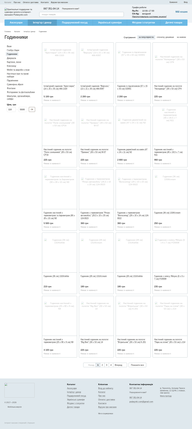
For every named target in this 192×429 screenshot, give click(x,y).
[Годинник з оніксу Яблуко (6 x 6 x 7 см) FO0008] (170, 253)
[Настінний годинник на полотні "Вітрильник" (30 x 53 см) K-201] (133, 317)
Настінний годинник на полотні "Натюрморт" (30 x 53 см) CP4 (168, 87)
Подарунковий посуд (74, 22)
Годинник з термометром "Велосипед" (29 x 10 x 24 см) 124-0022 (133, 215)
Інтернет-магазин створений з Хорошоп (19, 423)
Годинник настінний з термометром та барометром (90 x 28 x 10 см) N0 (59, 215)
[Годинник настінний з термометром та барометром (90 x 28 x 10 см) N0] (59, 190)
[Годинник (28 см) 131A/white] (133, 253)
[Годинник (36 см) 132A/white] (59, 253)
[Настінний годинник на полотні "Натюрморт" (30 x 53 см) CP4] (170, 63)
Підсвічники (12, 80)
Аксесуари (16, 22)
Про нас (17, 2)
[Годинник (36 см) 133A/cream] (170, 190)
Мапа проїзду (166, 396)
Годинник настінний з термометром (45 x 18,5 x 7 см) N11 (168, 152)
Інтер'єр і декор (42, 22)
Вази (9, 46)
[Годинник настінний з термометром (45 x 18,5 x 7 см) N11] (170, 127)
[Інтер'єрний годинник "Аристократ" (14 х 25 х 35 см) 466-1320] (59, 63)
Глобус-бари (13, 50)
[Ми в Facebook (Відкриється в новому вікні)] (72, 2)
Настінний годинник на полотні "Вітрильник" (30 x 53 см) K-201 (131, 340)
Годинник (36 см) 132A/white (56, 276)
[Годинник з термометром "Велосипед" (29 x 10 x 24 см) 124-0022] (133, 190)
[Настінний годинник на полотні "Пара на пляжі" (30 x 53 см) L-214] (170, 317)
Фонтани (11, 88)
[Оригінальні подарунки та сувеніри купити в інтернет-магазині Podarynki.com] (19, 390)
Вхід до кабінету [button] (105, 388)
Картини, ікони (14, 62)
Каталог (7, 2)
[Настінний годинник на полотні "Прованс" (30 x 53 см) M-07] (96, 127)
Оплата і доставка (30, 2)
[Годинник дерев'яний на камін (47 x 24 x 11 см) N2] (133, 127)
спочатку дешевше (165, 37)
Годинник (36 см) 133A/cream (167, 213)
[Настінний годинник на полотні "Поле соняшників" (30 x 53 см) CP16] (59, 127)
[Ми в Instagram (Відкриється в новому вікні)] (76, 2)
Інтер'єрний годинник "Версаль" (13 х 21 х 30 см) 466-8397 (95, 87)
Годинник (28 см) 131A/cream (94, 276)
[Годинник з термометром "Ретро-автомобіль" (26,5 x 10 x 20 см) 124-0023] (96, 190)
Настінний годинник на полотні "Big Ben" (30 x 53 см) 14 (94, 340)
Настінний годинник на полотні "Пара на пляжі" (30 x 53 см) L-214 (169, 340)
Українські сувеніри (110, 22)
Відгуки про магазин (59, 2)
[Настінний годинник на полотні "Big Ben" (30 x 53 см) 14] (96, 317)
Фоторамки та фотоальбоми (21, 92)
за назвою (181, 37)
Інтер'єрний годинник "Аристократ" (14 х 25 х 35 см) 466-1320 (59, 87)
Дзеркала (11, 58)
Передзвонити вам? (70, 9)
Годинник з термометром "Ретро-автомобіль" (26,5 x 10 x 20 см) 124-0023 (95, 215)
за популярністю (146, 37)
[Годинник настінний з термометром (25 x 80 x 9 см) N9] (59, 317)
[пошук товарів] (121, 14)
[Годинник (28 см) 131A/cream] (96, 253)
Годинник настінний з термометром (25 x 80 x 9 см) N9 (58, 340)
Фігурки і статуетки (143, 22)
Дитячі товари (173, 22)
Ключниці (11, 66)
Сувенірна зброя (15, 84)
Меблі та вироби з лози (18, 70)
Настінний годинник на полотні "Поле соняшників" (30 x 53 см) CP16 (58, 152)
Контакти (45, 2)
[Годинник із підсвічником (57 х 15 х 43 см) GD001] (133, 63)
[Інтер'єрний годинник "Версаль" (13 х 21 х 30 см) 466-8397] (96, 63)
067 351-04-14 (51, 8)
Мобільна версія (14, 407)
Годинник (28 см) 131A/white (130, 276)
